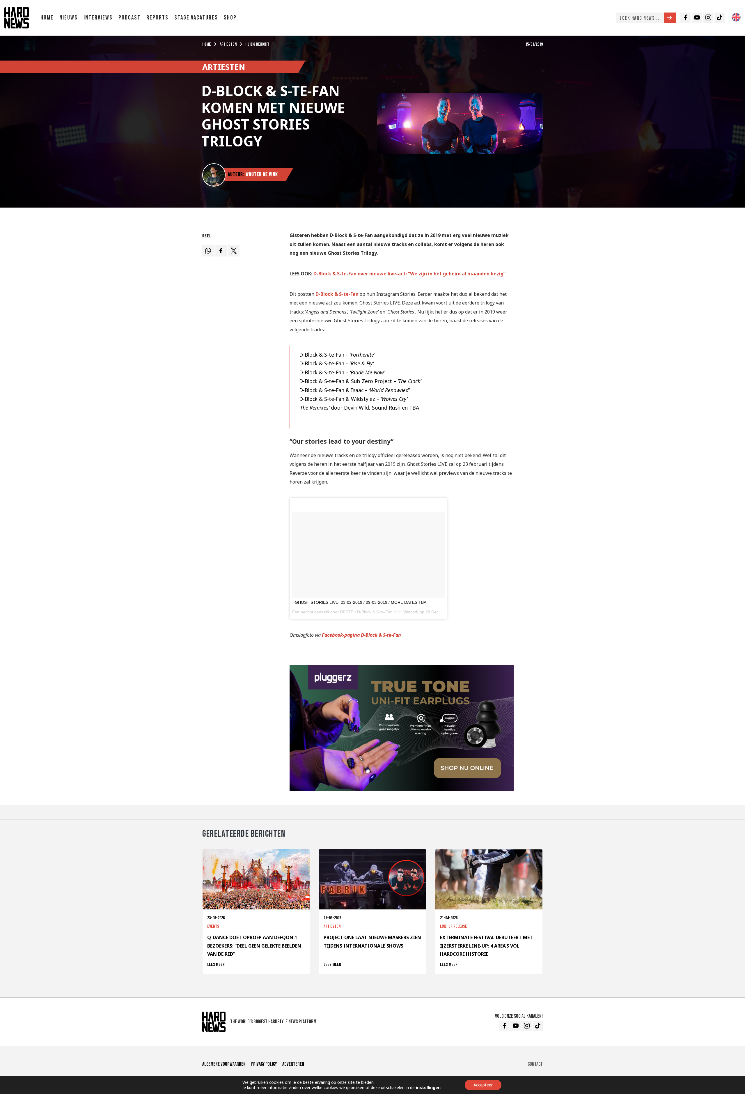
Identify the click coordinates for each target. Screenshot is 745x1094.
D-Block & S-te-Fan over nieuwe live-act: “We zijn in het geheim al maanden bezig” (409, 273)
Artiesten (228, 44)
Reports (157, 17)
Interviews (98, 17)
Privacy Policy (264, 1064)
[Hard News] (16, 17)
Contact (535, 1064)
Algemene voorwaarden (224, 1064)
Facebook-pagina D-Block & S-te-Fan (361, 635)
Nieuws (68, 17)
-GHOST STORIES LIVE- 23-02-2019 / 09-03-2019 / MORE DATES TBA (359, 602)
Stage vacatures (196, 17)
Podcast (129, 17)
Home (47, 17)
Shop (230, 17)
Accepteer (483, 1085)
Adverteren (293, 1064)
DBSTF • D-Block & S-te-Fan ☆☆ (370, 612)
